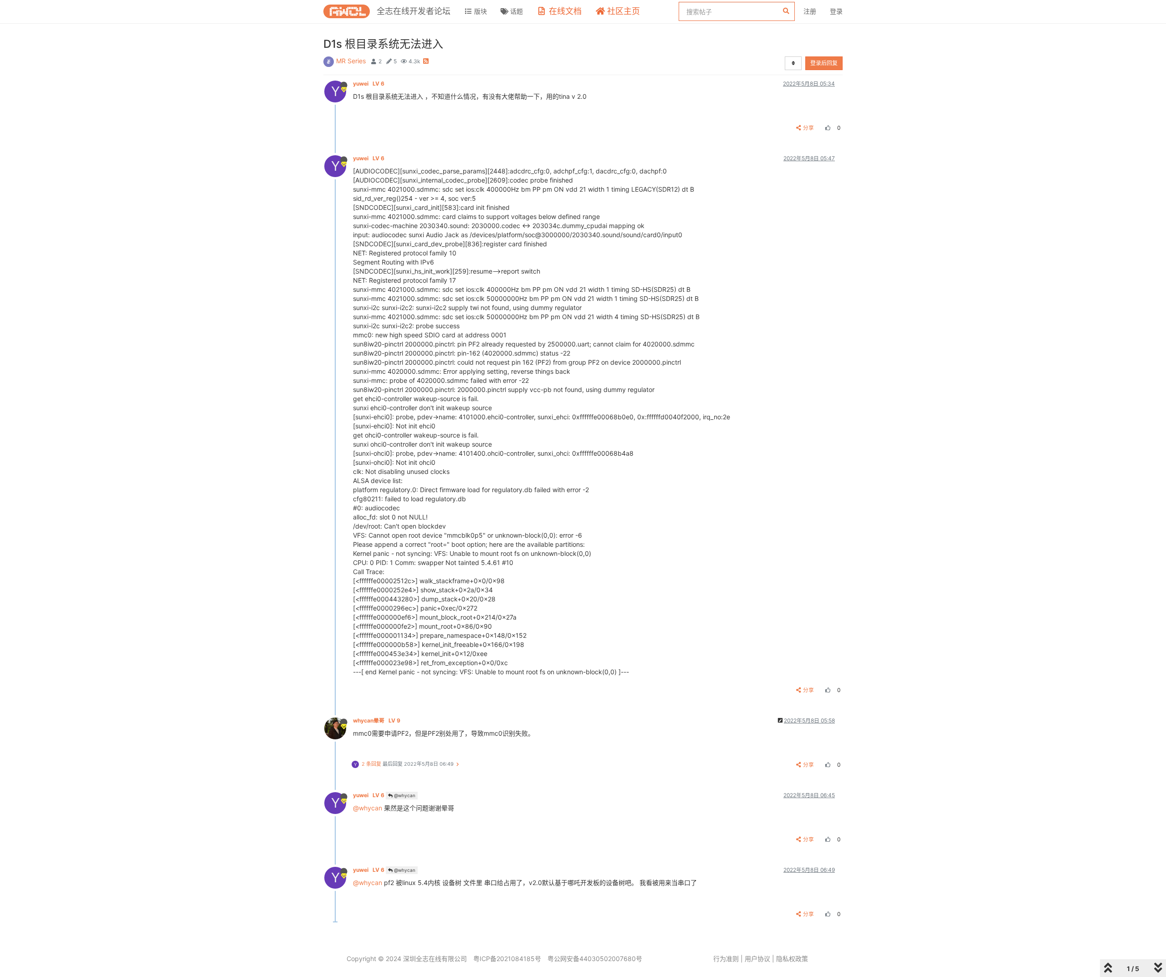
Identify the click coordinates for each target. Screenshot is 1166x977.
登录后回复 (824, 63)
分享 (808, 127)
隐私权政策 (792, 958)
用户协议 (757, 958)
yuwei (368, 83)
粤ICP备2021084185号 (507, 958)
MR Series (351, 61)
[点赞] (827, 127)
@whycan (404, 795)
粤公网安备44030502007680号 (594, 958)
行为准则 (726, 958)
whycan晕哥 (376, 720)
